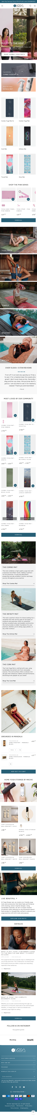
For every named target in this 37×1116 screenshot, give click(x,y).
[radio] (3, 205)
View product (15, 457)
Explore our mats (19, 923)
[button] (30, 5)
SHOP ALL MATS (10, 56)
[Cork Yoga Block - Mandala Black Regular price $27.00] (30, 724)
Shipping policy (24, 1112)
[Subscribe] (35, 1081)
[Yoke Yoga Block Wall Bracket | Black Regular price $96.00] (22, 800)
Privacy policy (28, 1110)
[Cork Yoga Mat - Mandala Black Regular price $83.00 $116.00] (6, 714)
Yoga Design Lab (16, 1108)
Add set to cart (18, 776)
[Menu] (2, 5)
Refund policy (20, 1110)
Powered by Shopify (10, 1110)
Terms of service (14, 1112)
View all (18, 220)
